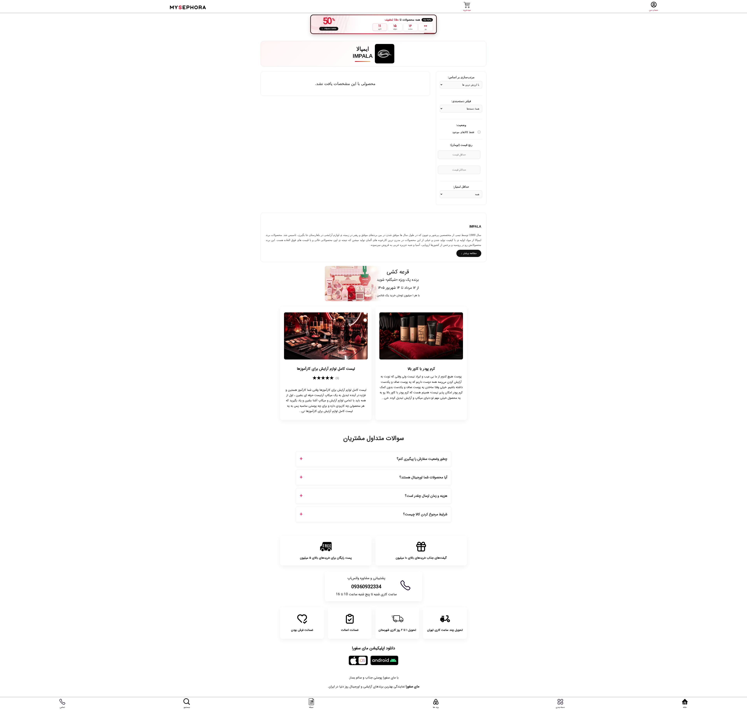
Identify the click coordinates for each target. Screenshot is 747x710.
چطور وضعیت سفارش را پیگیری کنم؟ (422, 459)
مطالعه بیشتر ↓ (469, 253)
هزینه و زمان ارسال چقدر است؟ (426, 496)
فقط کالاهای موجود (463, 132)
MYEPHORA (188, 7)
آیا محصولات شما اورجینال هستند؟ (423, 477)
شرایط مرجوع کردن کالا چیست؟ (425, 514)
